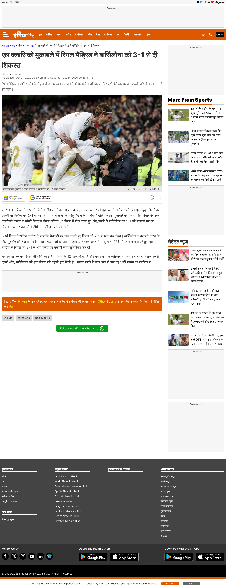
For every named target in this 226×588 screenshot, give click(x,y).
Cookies (30, 583)
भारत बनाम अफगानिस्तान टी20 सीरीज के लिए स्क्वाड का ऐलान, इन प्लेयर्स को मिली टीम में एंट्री (207, 175)
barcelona (23, 318)
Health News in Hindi (67, 515)
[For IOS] (210, 557)
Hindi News (8, 45)
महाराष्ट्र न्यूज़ (167, 501)
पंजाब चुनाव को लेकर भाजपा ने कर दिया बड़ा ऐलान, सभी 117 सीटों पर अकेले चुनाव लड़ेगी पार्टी (207, 255)
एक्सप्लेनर (138, 34)
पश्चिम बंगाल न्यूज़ (168, 486)
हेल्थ (149, 34)
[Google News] (13, 198)
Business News (63, 501)
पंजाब (163, 515)
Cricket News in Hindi (67, 496)
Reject (191, 583)
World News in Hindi (66, 481)
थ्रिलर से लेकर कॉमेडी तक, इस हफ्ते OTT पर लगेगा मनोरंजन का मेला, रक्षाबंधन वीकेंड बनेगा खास (207, 340)
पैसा (98, 34)
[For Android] (178, 557)
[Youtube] (31, 556)
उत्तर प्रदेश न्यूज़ (168, 476)
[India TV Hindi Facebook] (205, 2)
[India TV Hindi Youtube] (212, 2)
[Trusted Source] (40, 198)
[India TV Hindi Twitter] (209, 2)
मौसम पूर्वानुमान (8, 519)
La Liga (8, 318)
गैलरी (126, 34)
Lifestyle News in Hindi (68, 520)
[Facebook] (5, 556)
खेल (90, 34)
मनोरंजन (79, 34)
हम (3, 481)
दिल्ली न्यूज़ (165, 481)
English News (9, 501)
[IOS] (198, 2)
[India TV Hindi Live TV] (220, 34)
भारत (59, 34)
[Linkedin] (40, 556)
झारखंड (164, 535)
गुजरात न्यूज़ (166, 510)
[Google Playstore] (93, 557)
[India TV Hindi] (23, 34)
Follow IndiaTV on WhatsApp (79, 328)
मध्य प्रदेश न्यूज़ (168, 496)
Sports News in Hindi (67, 491)
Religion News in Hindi (67, 506)
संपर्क (4, 476)
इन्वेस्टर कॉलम (8, 496)
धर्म (117, 34)
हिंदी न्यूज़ (22, 301)
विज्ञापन (5, 486)
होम (40, 34)
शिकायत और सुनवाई (11, 491)
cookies (152, 583)
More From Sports (190, 100)
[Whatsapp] (152, 197)
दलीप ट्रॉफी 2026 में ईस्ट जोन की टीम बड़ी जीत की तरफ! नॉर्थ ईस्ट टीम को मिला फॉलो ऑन (207, 157)
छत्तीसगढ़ (165, 525)
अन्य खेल (29, 45)
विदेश (68, 34)
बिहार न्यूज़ (165, 491)
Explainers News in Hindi (69, 510)
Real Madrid (42, 318)
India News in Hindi (66, 476)
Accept (170, 583)
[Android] (201, 2)
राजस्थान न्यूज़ (167, 506)
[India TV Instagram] (22, 556)
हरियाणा (164, 520)
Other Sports (107, 301)
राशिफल (108, 34)
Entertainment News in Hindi (71, 486)
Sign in (219, 2)
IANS (21, 74)
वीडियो (49, 34)
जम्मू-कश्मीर (166, 530)
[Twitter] (14, 556)
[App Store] (124, 557)
